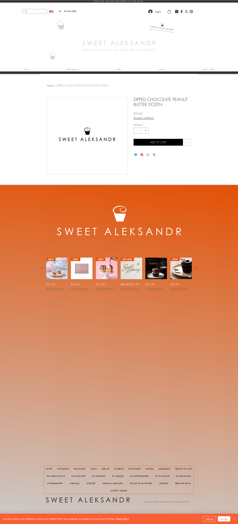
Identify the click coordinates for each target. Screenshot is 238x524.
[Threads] (177, 12)
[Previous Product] (42, 268)
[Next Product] (196, 268)
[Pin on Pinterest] (142, 155)
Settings (209, 518)
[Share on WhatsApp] (148, 155)
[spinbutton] (141, 131)
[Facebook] (182, 12)
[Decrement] (136, 131)
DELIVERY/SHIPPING (144, 118)
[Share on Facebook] (136, 155)
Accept (224, 518)
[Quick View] (156, 268)
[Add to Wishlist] (187, 142)
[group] (119, 274)
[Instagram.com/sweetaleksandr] (191, 12)
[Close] (234, 518)
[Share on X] (154, 155)
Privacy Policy (122, 518)
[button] (169, 12)
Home (50, 85)
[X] (186, 12)
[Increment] (146, 131)
